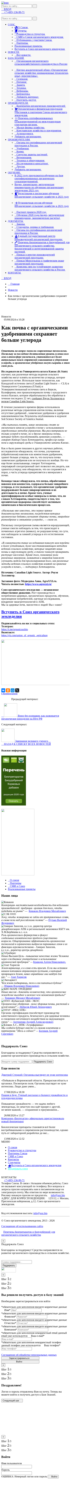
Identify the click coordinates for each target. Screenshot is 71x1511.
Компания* (10, 1329)
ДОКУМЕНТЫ (16, 221)
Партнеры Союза (17, 1153)
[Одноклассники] (8, 690)
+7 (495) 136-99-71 (14, 1180)
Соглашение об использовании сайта (22, 1226)
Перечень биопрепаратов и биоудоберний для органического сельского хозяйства (28, 1233)
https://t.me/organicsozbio (14, 629)
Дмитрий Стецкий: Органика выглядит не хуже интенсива (34, 1074)
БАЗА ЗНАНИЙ (16, 58)
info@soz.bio (58, 1195)
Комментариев (9, 693)
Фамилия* (10, 1316)
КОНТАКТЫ (14, 273)
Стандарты (14, 1162)
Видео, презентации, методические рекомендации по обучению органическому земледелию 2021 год (39, 187)
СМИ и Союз (15, 1156)
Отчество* (10, 1323)
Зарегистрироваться (19, 1358)
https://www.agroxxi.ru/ (38, 584)
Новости (13, 290)
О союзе (12, 1147)
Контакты (13, 1159)
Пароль (5, 1469)
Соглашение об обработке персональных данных (29, 1354)
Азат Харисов (19, 977)
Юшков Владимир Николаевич (21, 986)
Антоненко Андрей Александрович (33, 1021)
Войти (19, 1361)
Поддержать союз (18, 1168)
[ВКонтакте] (3, 690)
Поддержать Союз (43, 1061)
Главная (14, 284)
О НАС (12, 24)
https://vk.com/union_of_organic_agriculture (24, 635)
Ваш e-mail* (37, 1335)
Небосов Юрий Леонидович (35, 1007)
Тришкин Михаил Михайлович (22, 998)
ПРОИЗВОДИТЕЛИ (18, 103)
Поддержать (9, 1265)
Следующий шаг (11, 1400)
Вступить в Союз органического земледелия (40, 49)
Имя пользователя (11, 1463)
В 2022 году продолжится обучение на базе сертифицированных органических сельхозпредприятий (39, 178)
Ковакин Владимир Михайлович (47, 911)
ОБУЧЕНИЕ (14, 172)
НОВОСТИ (14, 52)
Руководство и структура (22, 1150)
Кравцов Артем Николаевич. (49, 962)
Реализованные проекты (29, 46)
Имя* (7, 1310)
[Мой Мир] (13, 690)
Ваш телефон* (52, 1345)
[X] (17, 690)
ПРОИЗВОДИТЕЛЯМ (19, 139)
